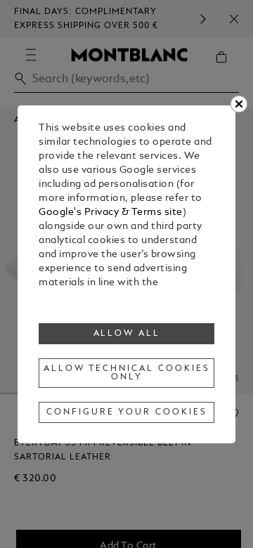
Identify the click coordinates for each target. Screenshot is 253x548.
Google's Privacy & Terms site (111, 212)
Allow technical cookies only (126, 373)
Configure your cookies (126, 412)
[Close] (239, 104)
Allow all (127, 334)
